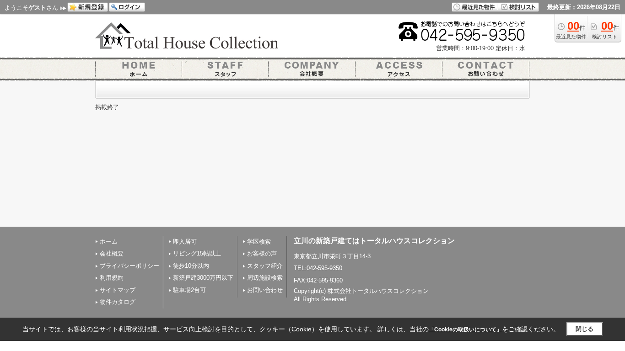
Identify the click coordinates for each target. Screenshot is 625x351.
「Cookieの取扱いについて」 (465, 329)
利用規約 (112, 277)
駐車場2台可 (189, 290)
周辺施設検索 (265, 277)
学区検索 (259, 241)
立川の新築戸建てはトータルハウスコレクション (374, 241)
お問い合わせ (265, 290)
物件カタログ (117, 301)
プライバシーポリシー (129, 265)
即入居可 (185, 241)
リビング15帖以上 (197, 253)
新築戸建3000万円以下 (203, 277)
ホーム (109, 241)
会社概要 (112, 253)
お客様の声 (262, 253)
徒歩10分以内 (191, 265)
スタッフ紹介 (265, 265)
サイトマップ (117, 290)
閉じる (584, 328)
